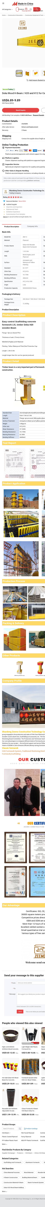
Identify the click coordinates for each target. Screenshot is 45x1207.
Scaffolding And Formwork (12, 1162)
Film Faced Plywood (27, 1133)
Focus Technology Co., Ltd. (26, 1199)
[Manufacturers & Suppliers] (22, 4)
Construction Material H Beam (13, 1182)
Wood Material (28, 1172)
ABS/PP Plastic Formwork (29, 1140)
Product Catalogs (31, 1129)
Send (20, 1011)
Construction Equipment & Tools (34, 15)
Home (4, 15)
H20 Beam (5, 1133)
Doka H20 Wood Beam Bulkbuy (14, 1187)
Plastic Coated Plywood (9, 1137)
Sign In (5, 217)
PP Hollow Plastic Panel (9, 1140)
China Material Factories (12, 1172)
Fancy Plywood (26, 1137)
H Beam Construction (11, 1177)
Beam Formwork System (36, 1182)
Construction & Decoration (15, 15)
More (4, 1191)
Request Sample (38, 115)
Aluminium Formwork (32, 1162)
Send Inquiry (20, 110)
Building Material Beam (29, 1177)
